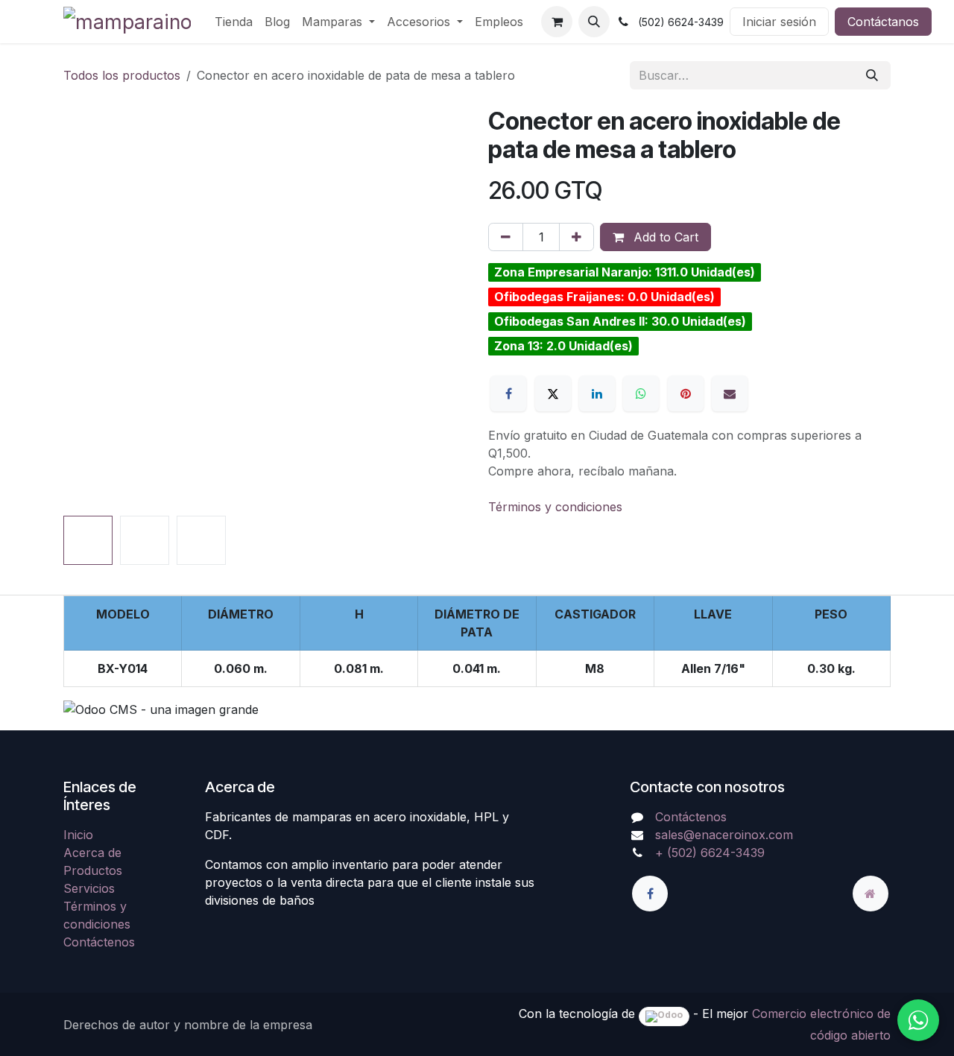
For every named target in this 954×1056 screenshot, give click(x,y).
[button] (594, 21)
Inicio (78, 834)
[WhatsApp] (641, 393)
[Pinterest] (686, 393)
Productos (92, 870)
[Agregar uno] (576, 237)
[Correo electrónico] (730, 393)
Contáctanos (883, 21)
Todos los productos (121, 75)
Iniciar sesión (779, 21)
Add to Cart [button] (664, 237)
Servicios (89, 888)
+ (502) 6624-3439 (710, 852)
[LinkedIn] (597, 393)
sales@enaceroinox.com (724, 834)
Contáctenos (99, 942)
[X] (553, 393)
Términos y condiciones (555, 506)
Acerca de (92, 852)
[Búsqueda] (872, 75)
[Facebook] (508, 393)
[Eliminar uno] (505, 237)
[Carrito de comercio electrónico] (556, 21)
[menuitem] (234, 22)
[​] (650, 893)
